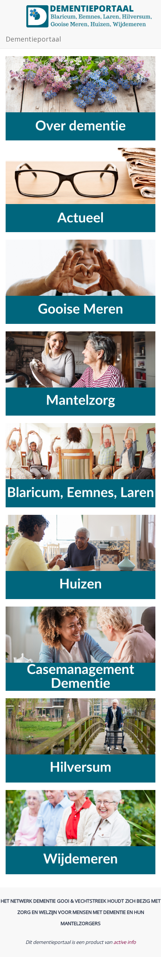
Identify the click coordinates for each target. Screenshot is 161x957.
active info (124, 942)
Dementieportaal (33, 38)
